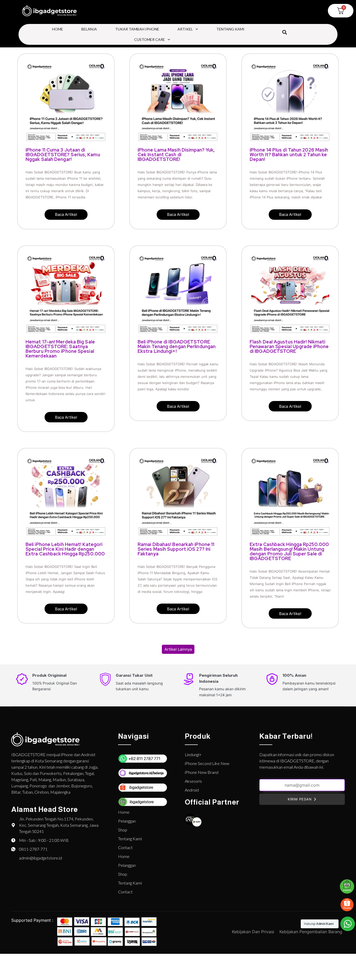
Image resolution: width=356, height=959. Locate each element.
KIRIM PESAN (300, 799)
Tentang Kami (230, 29)
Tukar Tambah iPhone (137, 29)
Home (57, 29)
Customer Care (149, 39)
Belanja (89, 29)
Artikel (185, 29)
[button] (284, 32)
